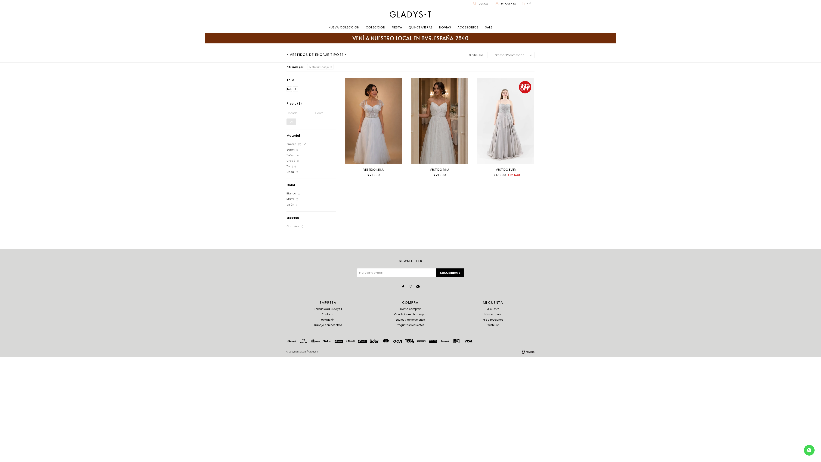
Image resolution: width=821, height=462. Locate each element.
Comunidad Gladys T (327, 309)
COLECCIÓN (375, 27)
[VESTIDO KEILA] (373, 121)
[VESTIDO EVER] (506, 121)
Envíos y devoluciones (410, 319)
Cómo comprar (410, 309)
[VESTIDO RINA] (439, 121)
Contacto (328, 314)
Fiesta (397, 27)
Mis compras (493, 314)
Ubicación (328, 319)
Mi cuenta (493, 309)
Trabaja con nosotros (328, 325)
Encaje (319, 67)
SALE (488, 27)
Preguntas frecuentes (410, 325)
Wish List (493, 325)
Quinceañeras (421, 27)
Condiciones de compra (410, 314)
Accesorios (468, 27)
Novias (445, 27)
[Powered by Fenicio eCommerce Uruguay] (528, 352)
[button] (482, 3)
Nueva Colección (344, 27)
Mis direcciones (493, 319)
